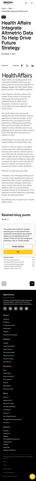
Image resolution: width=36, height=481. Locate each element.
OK (18, 252)
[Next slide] (32, 283)
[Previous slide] (4, 283)
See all (4, 219)
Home (4, 8)
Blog (10, 8)
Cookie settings (18, 246)
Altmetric (5, 87)
